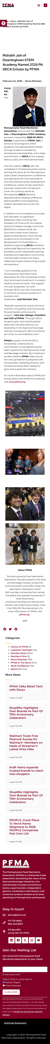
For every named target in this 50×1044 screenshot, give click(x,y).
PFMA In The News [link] (21, 662)
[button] (39, 5)
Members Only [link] (19, 656)
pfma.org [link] (24, 614)
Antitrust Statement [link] (15, 1023)
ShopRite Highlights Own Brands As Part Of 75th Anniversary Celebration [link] (26, 713)
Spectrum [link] (16, 669)
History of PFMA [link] (19, 647)
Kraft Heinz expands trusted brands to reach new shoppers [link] (26, 771)
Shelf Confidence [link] (20, 666)
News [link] (13, 21)
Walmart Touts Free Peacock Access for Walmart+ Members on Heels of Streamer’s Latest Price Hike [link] (26, 742)
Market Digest (12, 982)
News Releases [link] (33, 81)
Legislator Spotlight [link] (22, 650)
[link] (3, 23)
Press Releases (13, 986)
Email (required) (12, 974)
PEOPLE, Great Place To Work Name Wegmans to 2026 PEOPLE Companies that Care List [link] (24, 826)
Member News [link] (19, 653)
